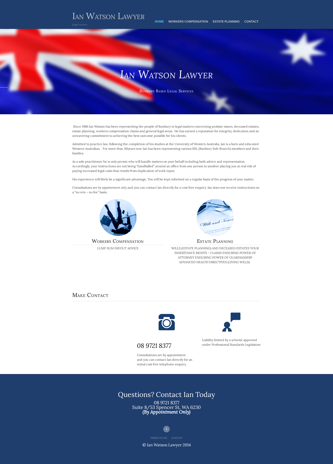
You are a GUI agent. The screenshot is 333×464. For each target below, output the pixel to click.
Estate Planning (226, 21)
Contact (251, 21)
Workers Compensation (188, 21)
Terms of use (158, 437)
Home (159, 21)
